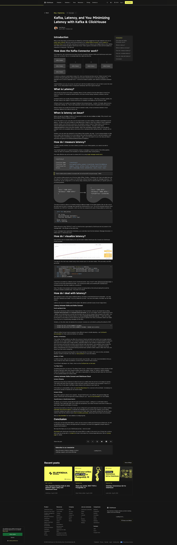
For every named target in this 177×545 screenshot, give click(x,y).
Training (58, 513)
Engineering (61, 13)
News (70, 518)
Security (106, 542)
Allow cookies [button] (13, 534)
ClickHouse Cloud (48, 509)
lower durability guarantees (81, 413)
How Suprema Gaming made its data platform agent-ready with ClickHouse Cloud (57, 487)
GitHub (82, 511)
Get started (57, 431)
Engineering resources (62, 534)
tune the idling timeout (81, 388)
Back (46, 13)
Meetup (83, 522)
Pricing (45, 534)
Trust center (59, 511)
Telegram (83, 520)
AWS (95, 528)
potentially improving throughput (62, 409)
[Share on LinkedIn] (111, 441)
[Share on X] (97, 441)
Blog (55, 13)
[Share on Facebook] (106, 441)
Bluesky (83, 518)
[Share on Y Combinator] (92, 441)
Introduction (119, 38)
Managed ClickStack (49, 516)
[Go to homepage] (49, 2)
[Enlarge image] (83, 66)
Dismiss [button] (12, 537)
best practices (80, 353)
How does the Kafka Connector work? (121, 41)
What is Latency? (120, 45)
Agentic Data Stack (48, 522)
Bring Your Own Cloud (49, 511)
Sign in (121, 2)
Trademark (96, 542)
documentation (62, 415)
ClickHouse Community (86, 509)
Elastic (95, 517)
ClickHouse (46, 518)
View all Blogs (128, 462)
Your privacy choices (128, 542)
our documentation (95, 396)
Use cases (59, 518)
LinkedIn (83, 515)
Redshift (95, 513)
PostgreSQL (96, 511)
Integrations (47, 531)
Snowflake (96, 515)
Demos (58, 522)
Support (58, 515)
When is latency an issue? (123, 48)
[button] (12, 540)
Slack (82, 513)
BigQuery (96, 509)
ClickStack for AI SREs (62, 533)
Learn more (5, 531)
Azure (95, 530)
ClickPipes (46, 529)
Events (70, 517)
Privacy (101, 542)
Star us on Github (127, 520)
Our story (71, 511)
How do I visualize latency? (123, 53)
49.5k (117, 2)
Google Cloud (97, 532)
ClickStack (46, 520)
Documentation (60, 509)
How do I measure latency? (123, 50)
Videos (58, 520)
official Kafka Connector (92, 42)
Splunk (95, 518)
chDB (45, 533)
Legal (110, 542)
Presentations (60, 524)
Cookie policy (116, 542)
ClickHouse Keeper (48, 527)
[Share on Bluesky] (102, 441)
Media (70, 520)
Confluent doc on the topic (88, 363)
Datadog (96, 520)
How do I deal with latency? (123, 56)
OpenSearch (96, 522)
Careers (71, 513)
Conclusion (119, 59)
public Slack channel (59, 42)
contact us (73, 433)
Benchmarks (59, 517)
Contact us (71, 515)
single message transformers (94, 154)
